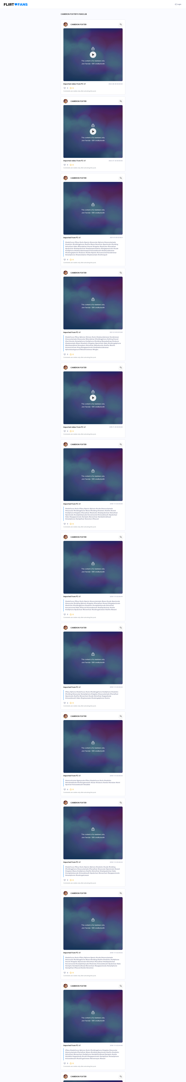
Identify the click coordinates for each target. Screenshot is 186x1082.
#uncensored (102, 252)
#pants (93, 252)
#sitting (110, 339)
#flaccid (95, 519)
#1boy (77, 242)
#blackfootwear (86, 349)
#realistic (68, 244)
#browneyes (94, 1058)
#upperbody (106, 696)
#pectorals (107, 244)
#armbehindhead (104, 517)
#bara (92, 244)
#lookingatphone (71, 252)
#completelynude (80, 515)
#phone (101, 242)
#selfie (87, 244)
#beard (113, 609)
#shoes (88, 337)
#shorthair (69, 246)
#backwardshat (71, 345)
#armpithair (80, 519)
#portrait (68, 784)
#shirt (118, 782)
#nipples (96, 246)
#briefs (112, 345)
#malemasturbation (93, 248)
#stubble (86, 784)
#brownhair (93, 517)
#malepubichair (80, 248)
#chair (93, 782)
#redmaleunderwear (101, 347)
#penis (86, 242)
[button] (72, 88)
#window (111, 782)
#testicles (103, 246)
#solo (82, 242)
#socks (72, 341)
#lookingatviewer (98, 609)
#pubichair (69, 248)
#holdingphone (78, 244)
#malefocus (69, 242)
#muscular (94, 242)
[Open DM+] (121, 24)
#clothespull (102, 255)
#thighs (95, 349)
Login (179, 4)
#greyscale (81, 780)
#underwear (111, 252)
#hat (67, 341)
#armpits (85, 517)
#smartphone (70, 255)
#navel (89, 246)
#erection (98, 244)
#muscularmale (110, 242)
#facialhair (112, 246)
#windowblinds (71, 782)
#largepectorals (107, 248)
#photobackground (72, 349)
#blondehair (82, 246)
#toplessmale (92, 255)
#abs (75, 246)
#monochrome (70, 780)
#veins (107, 698)
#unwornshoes (71, 347)
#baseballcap (107, 341)
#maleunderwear (108, 250)
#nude (115, 248)
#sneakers (81, 345)
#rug (79, 347)
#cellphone (69, 250)
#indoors (82, 252)
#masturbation (81, 255)
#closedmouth (95, 250)
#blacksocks (99, 345)
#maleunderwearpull (82, 250)
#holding (114, 244)
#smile (88, 252)
